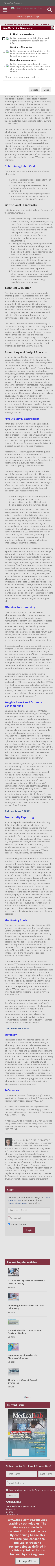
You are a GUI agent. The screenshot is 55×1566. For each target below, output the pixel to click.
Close (52, 27)
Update (34, 90)
